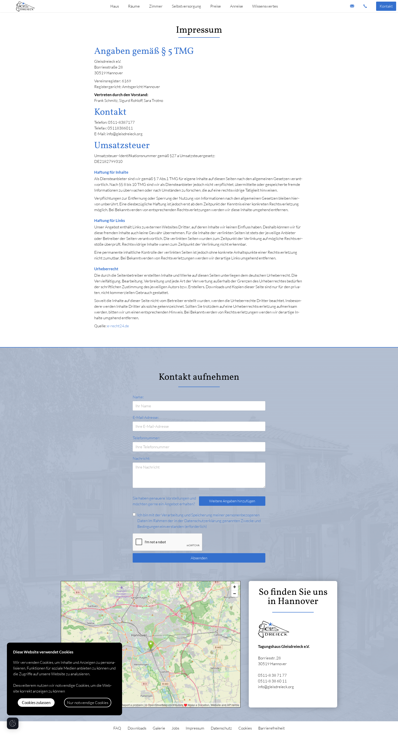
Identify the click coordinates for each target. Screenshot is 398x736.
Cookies (245, 728)
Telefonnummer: (146, 437)
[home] (25, 6)
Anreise (236, 6)
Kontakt (386, 6)
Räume (134, 6)
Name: (138, 396)
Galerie (159, 728)
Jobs (175, 728)
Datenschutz (221, 728)
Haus (114, 6)
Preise (215, 6)
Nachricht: (141, 458)
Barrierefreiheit (271, 728)
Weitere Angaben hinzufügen (232, 501)
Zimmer (156, 6)
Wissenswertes (265, 6)
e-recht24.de (118, 325)
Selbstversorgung (186, 6)
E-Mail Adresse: (146, 417)
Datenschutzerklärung (203, 520)
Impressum (195, 728)
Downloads (137, 728)
